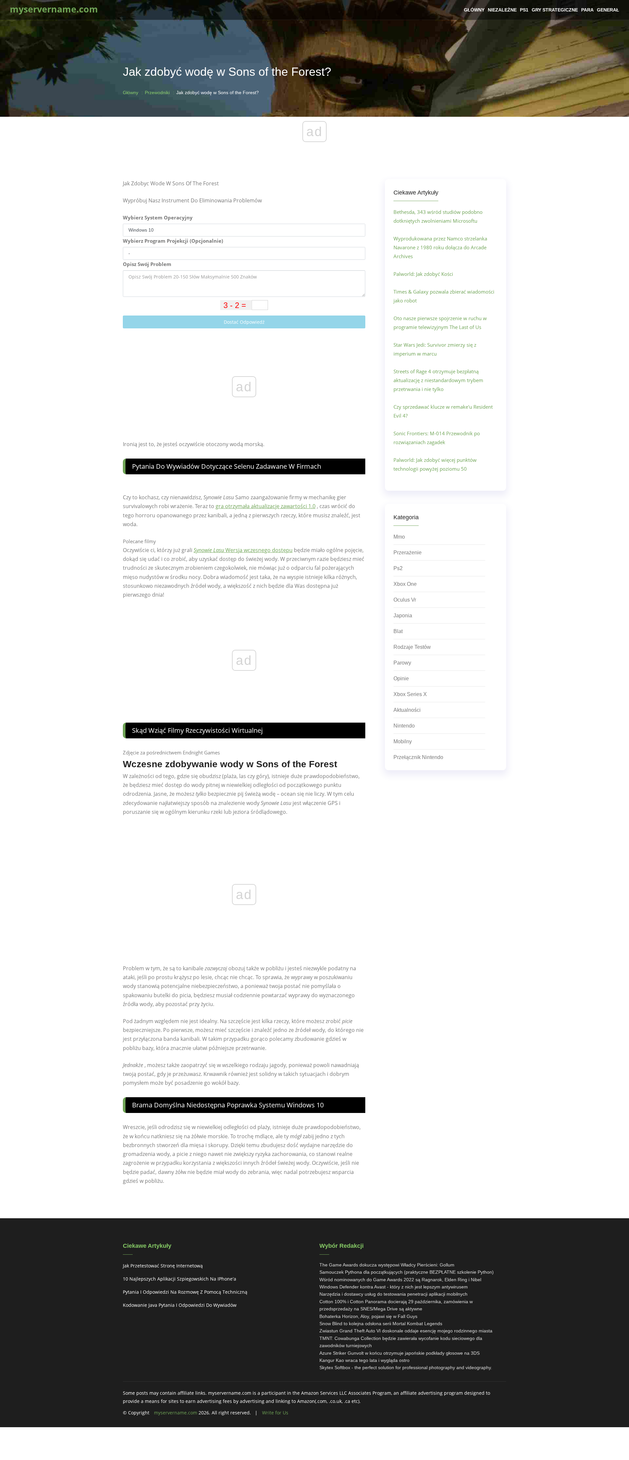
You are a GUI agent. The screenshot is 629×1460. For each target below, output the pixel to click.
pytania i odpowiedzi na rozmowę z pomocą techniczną (185, 1292)
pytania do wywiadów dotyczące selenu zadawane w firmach (226, 466)
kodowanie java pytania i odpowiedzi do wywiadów (180, 1305)
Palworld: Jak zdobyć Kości (423, 274)
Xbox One (405, 584)
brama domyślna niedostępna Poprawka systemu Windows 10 (228, 1104)
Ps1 (524, 9)
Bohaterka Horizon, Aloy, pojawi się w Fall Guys (368, 1316)
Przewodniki (157, 92)
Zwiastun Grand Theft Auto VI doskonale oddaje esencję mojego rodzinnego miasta (405, 1330)
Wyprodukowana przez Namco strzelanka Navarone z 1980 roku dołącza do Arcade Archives (440, 247)
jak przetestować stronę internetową (163, 1266)
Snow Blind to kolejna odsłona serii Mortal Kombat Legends (380, 1323)
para (587, 9)
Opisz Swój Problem (147, 264)
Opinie (401, 678)
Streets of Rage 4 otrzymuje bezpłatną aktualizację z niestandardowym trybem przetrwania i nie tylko (438, 380)
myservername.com (175, 1412)
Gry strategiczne (555, 9)
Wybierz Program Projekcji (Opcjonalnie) (173, 240)
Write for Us (275, 1412)
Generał (608, 9)
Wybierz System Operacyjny (158, 217)
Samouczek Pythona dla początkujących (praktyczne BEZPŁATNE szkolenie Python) (406, 1272)
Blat (398, 631)
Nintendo (404, 726)
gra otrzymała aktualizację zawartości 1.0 (265, 506)
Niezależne (502, 9)
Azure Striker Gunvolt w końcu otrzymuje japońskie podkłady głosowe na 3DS (399, 1353)
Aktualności (407, 710)
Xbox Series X (410, 694)
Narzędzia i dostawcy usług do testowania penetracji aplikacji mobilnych (393, 1294)
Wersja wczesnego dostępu (243, 550)
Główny (474, 9)
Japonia (402, 615)
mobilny (402, 741)
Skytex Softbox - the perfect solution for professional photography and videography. (405, 1367)
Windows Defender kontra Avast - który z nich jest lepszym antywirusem (393, 1286)
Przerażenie (407, 552)
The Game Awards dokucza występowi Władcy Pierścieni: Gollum (386, 1264)
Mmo (399, 537)
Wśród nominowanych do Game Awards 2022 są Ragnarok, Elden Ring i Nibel (400, 1279)
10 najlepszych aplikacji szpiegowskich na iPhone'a (179, 1279)
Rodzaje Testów (412, 647)
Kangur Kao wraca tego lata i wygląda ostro (364, 1360)
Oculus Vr (404, 600)
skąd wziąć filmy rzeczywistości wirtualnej (197, 730)
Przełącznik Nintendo (418, 757)
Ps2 (398, 568)
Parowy (402, 663)
